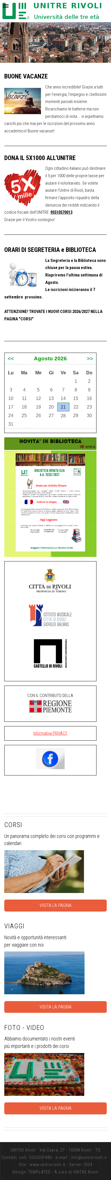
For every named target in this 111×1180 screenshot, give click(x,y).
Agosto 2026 (50, 358)
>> (90, 358)
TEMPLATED (39, 1172)
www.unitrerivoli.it (47, 1164)
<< (11, 358)
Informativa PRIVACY (50, 733)
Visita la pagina (55, 905)
